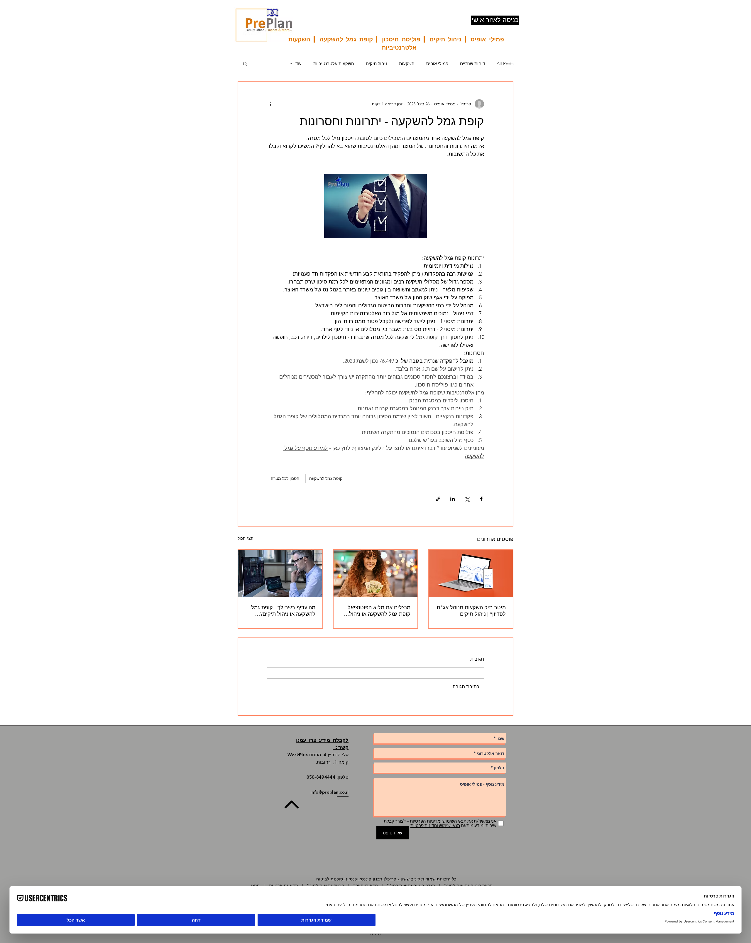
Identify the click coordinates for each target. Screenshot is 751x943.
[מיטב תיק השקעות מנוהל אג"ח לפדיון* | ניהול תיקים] (471, 573)
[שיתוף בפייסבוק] (481, 499)
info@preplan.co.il (329, 792)
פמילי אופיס (437, 63)
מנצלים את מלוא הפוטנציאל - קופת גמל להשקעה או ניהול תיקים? (377, 610)
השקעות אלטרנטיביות (333, 63)
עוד (298, 63)
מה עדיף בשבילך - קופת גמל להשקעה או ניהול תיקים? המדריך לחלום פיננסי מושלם (283, 610)
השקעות (407, 63)
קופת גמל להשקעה (325, 478)
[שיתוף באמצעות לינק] (438, 499)
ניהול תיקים (376, 63)
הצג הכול (245, 538)
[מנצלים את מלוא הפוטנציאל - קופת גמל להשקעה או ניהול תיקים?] (376, 573)
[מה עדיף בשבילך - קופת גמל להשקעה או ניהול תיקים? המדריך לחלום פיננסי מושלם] (280, 573)
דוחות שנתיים (472, 63)
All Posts (505, 63)
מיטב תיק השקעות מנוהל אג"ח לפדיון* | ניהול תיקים (471, 610)
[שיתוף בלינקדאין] (452, 499)
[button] (245, 63)
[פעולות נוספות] (270, 103)
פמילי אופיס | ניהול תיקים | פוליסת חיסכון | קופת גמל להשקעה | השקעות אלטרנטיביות (396, 43)
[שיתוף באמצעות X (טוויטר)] (467, 499)
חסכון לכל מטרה (285, 478)
